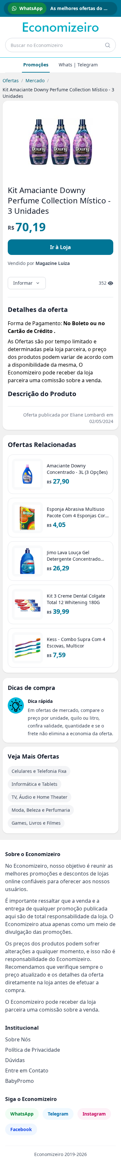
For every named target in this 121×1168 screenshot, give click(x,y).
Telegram (58, 1114)
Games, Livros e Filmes (36, 823)
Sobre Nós (18, 1039)
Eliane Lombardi (87, 415)
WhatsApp (22, 1114)
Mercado (35, 80)
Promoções (35, 65)
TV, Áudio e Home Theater (39, 797)
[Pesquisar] (107, 45)
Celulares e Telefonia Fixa (39, 771)
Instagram (94, 1114)
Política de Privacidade (32, 1049)
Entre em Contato (26, 1070)
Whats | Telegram (78, 65)
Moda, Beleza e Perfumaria (41, 810)
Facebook (21, 1129)
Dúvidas (15, 1060)
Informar (23, 283)
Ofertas (11, 80)
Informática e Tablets (34, 784)
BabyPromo (19, 1080)
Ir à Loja (60, 247)
